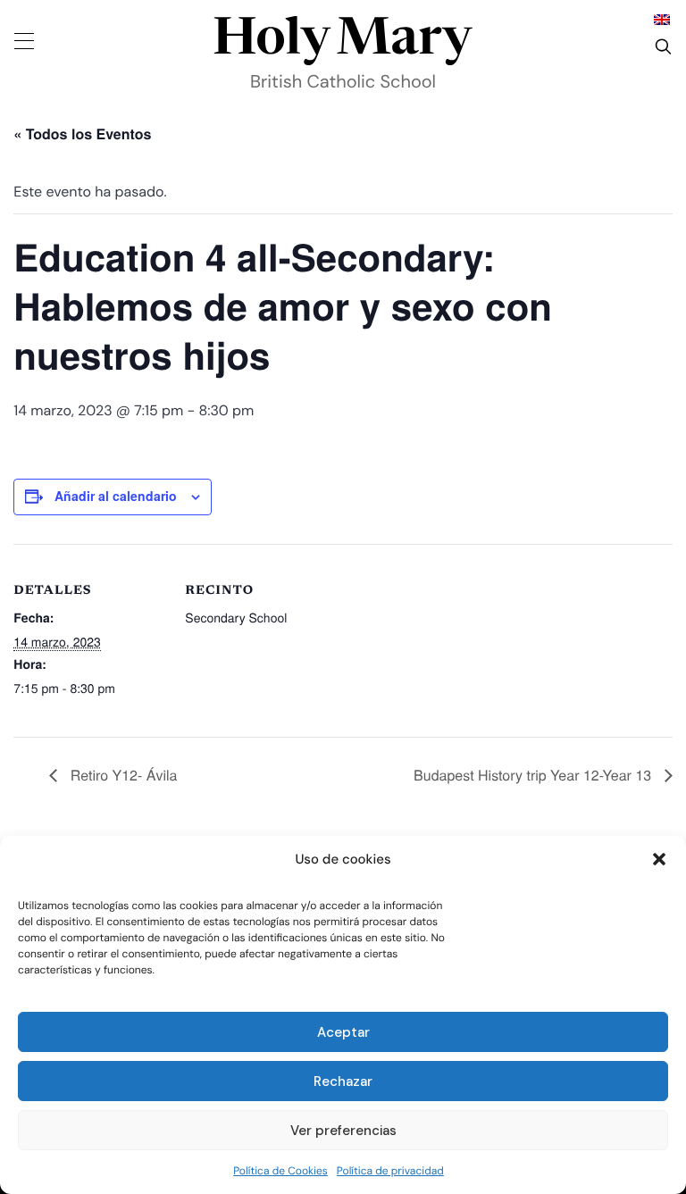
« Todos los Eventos (82, 133)
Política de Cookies (280, 1171)
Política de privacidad (390, 1171)
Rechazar (343, 1081)
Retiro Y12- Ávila (121, 774)
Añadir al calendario (115, 496)
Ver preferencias (343, 1131)
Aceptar (343, 1032)
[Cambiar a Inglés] (662, 19)
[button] (659, 859)
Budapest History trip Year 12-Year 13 (535, 774)
